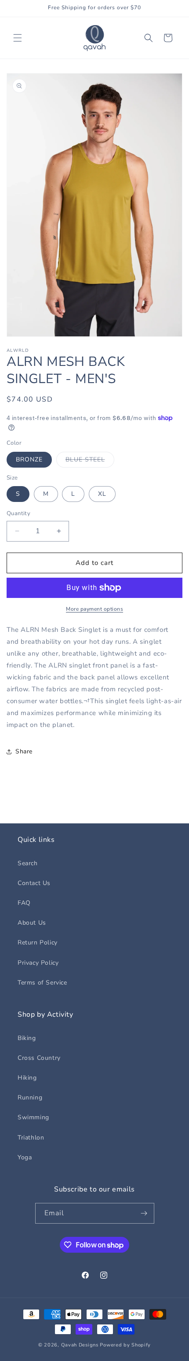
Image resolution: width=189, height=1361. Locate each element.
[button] (17, 38)
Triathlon (31, 1137)
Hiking (27, 1077)
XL (102, 494)
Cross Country (39, 1058)
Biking (27, 1038)
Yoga (25, 1157)
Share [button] (24, 751)
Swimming (33, 1117)
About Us (32, 922)
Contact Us (34, 883)
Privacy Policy (38, 963)
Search (28, 863)
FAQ (24, 903)
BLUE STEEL (89, 461)
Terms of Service (42, 982)
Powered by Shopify (125, 1345)
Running (30, 1097)
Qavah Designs (79, 1345)
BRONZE (29, 459)
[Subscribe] (144, 1213)
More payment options (94, 608)
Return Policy (38, 942)
